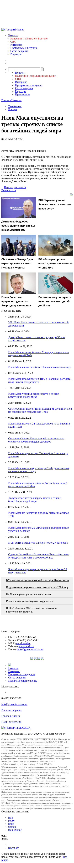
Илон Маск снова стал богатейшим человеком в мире (39, 367)
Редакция (15, 54)
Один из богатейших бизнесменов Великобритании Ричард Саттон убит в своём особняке (38, 556)
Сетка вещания (19, 51)
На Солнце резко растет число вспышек (28, 594)
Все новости (8, 190)
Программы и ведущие (23, 47)
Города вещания (10, 715)
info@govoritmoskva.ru (30, 649)
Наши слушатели (11, 721)
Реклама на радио (11, 710)
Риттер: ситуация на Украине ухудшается (29, 601)
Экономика (15, 106)
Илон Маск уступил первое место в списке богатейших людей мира (33, 395)
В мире (12, 109)
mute (11, 823)
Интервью (16, 44)
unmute (12, 826)
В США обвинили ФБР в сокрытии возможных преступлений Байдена (31, 610)
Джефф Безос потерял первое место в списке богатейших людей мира (34, 500)
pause (11, 820)
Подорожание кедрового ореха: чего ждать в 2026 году (37, 587)
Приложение (22, 94)
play (10, 817)
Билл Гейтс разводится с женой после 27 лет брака (38, 542)
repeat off (13, 847)
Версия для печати (15, 187)
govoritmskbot (22, 643)
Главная (6, 100)
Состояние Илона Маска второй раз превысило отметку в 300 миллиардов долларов (36, 440)
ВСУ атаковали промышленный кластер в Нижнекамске (37, 580)
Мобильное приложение (22, 680)
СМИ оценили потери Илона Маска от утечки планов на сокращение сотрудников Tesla (40, 410)
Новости (13, 35)
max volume (15, 829)
